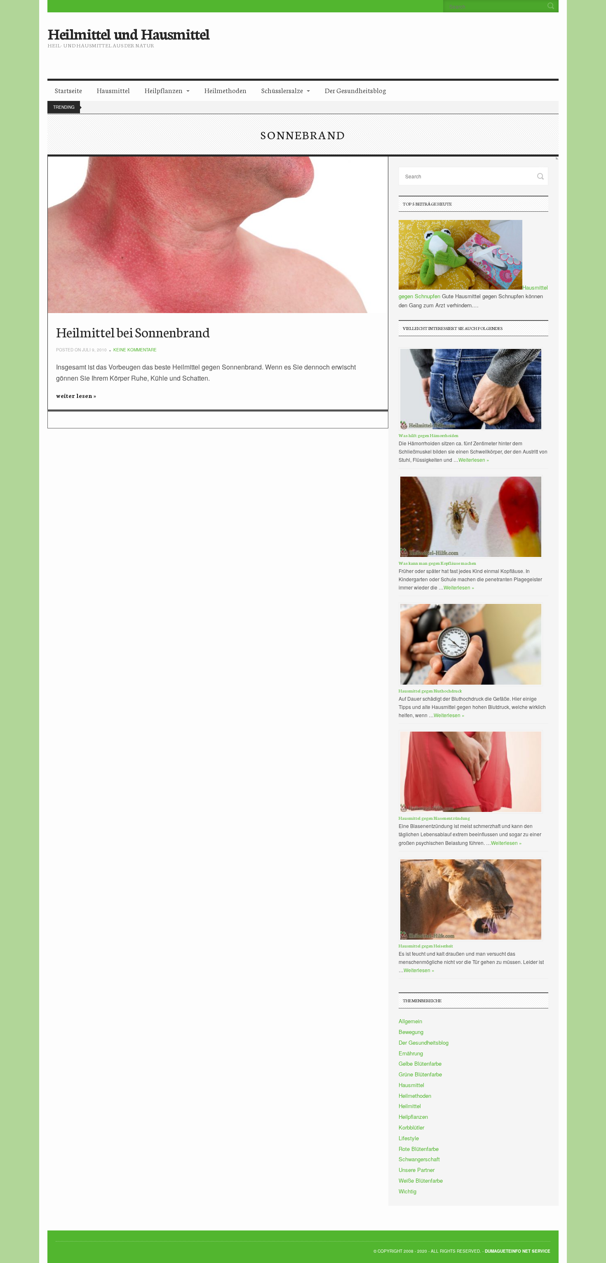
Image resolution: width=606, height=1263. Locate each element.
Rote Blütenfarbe (419, 1149)
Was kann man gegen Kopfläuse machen (437, 563)
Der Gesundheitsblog (355, 90)
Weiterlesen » (473, 459)
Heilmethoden (225, 90)
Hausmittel (113, 90)
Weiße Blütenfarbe (421, 1180)
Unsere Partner (417, 1170)
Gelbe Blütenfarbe (420, 1063)
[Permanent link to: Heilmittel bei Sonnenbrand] (218, 235)
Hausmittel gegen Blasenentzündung (434, 818)
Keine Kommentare (135, 350)
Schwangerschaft (419, 1159)
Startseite (68, 90)
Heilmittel (410, 1106)
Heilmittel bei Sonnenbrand (133, 331)
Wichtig (407, 1191)
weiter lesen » (76, 395)
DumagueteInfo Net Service (517, 1251)
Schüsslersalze (282, 90)
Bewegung (411, 1032)
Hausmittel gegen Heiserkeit (426, 946)
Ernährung (411, 1053)
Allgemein (410, 1021)
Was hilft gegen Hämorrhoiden (428, 435)
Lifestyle (409, 1138)
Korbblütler (411, 1127)
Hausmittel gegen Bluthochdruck (430, 691)
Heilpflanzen (164, 90)
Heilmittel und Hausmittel (128, 33)
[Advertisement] (372, 39)
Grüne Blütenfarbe (420, 1074)
